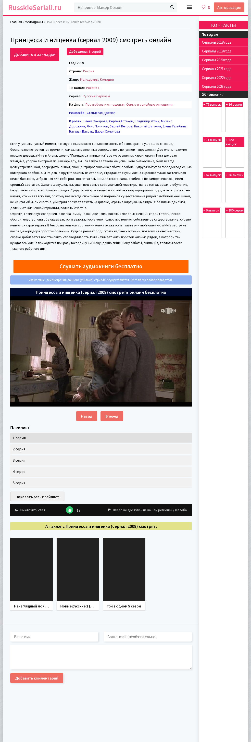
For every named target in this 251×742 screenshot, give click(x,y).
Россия (88, 71)
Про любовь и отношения (105, 104)
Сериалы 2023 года (216, 86)
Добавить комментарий (36, 678)
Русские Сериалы (96, 96)
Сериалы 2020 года (216, 60)
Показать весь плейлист (37, 496)
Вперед (111, 416)
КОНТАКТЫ (223, 25)
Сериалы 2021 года (216, 68)
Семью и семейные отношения (149, 104)
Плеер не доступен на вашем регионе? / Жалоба (150, 510)
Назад (86, 416)
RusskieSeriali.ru (35, 7)
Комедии (107, 79)
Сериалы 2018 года (216, 42)
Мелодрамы (89, 79)
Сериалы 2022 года (216, 77)
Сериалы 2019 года (216, 51)
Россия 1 (93, 88)
